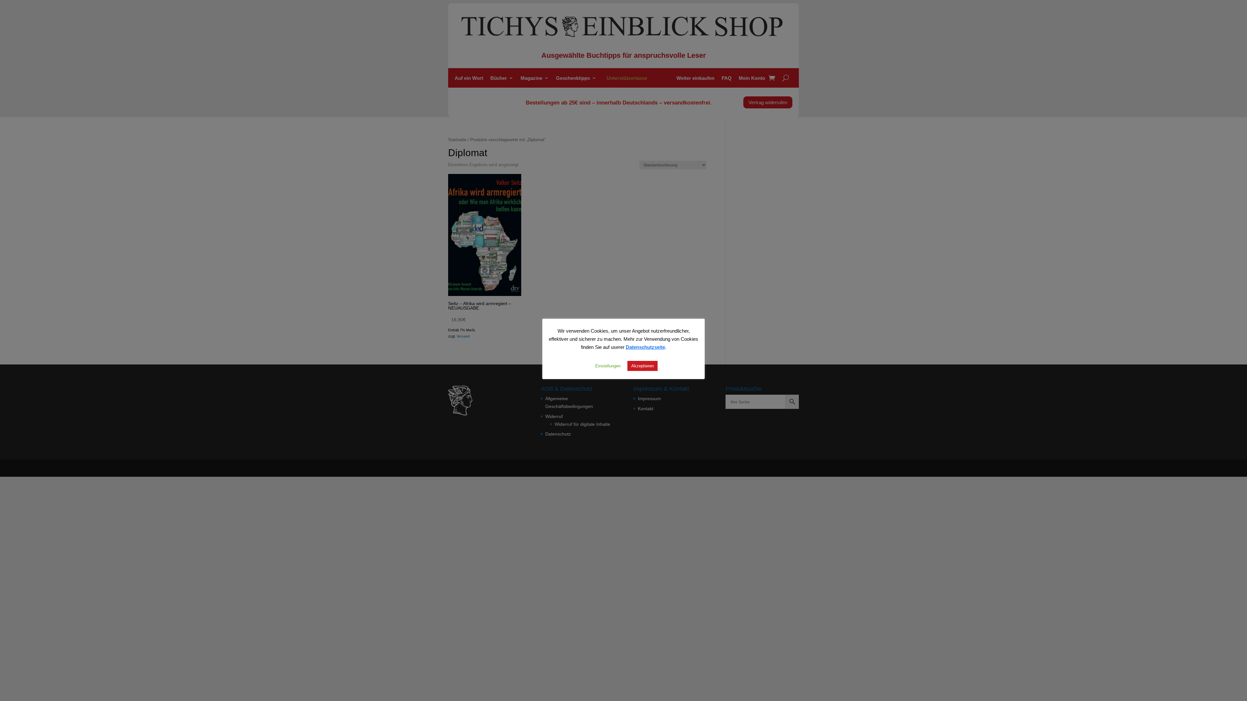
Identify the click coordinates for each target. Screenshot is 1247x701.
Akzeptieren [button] (642, 366)
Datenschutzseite (645, 347)
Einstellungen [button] (608, 366)
